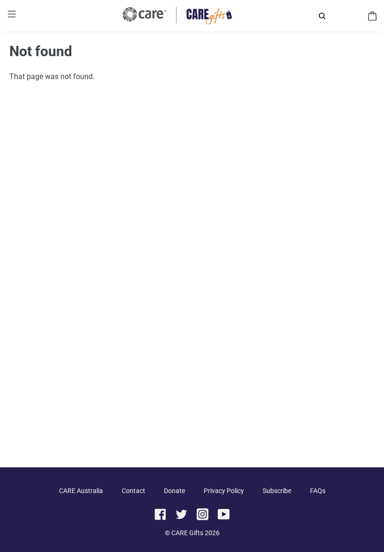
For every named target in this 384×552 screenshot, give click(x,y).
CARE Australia (81, 490)
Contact (133, 490)
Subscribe (277, 490)
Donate (174, 490)
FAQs (317, 490)
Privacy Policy (224, 490)
